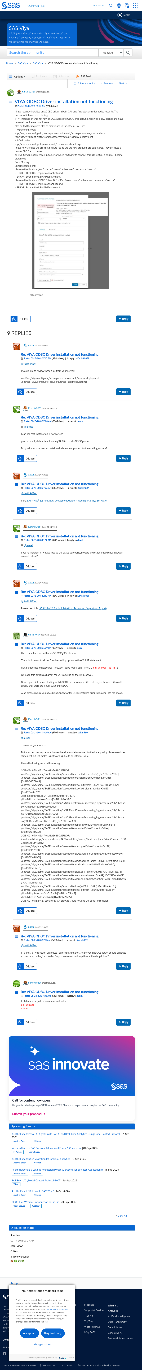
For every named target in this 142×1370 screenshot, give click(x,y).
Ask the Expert (20, 1141)
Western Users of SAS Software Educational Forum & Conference (47, 1148)
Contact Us (127, 5)
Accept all (29, 1333)
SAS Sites (135, 5)
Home (9, 63)
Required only (52, 1333)
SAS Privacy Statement (57, 1309)
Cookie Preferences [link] (11, 1365)
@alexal (28, 426)
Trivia (16, 1184)
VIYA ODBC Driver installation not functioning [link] (73, 63)
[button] (11, 102)
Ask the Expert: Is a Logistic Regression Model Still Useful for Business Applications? (57, 1169)
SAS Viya (23, 63)
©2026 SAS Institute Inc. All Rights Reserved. (99, 1365)
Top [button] (16, 1283)
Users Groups (34, 1152)
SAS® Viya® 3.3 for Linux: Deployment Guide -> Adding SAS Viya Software (66, 500)
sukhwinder (34, 982)
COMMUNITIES (36, 5)
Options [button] (18, 76)
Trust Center (66, 1365)
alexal (31, 345)
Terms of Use (49, 1365)
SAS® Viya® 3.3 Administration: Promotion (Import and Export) (73, 608)
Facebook (4, 1353)
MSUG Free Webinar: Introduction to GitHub (35, 1202)
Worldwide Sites (119, 5)
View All (122, 1215)
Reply (125, 318)
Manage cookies (42, 1344)
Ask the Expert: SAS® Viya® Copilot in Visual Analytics (41, 1159)
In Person (17, 1152)
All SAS (96, 5)
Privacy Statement (28, 1365)
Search (111, 5)
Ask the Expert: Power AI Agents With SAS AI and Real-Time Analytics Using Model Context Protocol (66, 1134)
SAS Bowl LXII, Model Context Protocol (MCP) (36, 1180)
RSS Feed (86, 76)
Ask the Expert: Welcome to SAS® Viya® (33, 1191)
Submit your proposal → (28, 1114)
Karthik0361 (28, 91)
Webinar (37, 1141)
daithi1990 (34, 634)
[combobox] (69, 52)
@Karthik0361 (29, 363)
